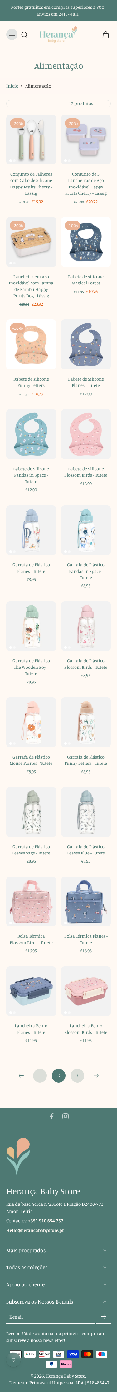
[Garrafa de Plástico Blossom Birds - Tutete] (86, 626)
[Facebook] (52, 1116)
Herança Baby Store (65, 1376)
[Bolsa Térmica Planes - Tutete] (86, 902)
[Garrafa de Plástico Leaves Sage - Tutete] (31, 812)
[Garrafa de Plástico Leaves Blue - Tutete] (86, 812)
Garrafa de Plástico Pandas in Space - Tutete (86, 571)
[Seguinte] (96, 1076)
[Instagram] (65, 1116)
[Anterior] (21, 1076)
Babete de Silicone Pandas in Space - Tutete (31, 475)
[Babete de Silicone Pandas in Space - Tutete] (31, 434)
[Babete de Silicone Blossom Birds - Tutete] (86, 434)
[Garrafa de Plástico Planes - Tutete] (31, 530)
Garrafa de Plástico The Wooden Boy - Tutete (31, 667)
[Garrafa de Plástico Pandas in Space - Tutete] (86, 530)
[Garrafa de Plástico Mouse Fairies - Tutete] (31, 722)
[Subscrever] (103, 1317)
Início (12, 86)
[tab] (10, 160)
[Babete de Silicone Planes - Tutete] (86, 344)
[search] (24, 34)
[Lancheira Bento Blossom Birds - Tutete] (86, 991)
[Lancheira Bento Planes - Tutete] (31, 991)
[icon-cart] (104, 34)
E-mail (16, 1316)
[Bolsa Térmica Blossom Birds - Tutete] (31, 902)
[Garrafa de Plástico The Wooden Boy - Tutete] (31, 626)
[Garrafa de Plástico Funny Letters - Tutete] (86, 722)
